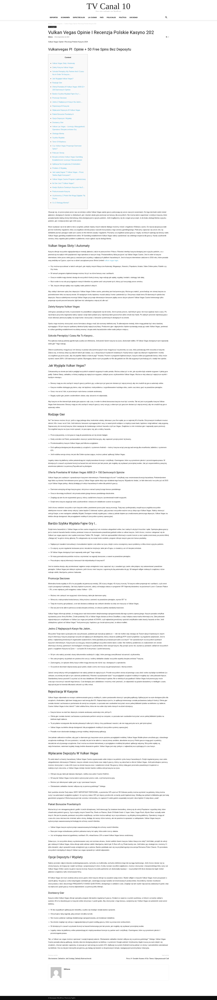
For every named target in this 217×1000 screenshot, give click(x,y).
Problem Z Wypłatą (59, 168)
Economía (65, 17)
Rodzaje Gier (57, 83)
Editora (50, 37)
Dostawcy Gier (57, 122)
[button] (166, 18)
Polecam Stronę (58, 153)
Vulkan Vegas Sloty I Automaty (63, 63)
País (102, 17)
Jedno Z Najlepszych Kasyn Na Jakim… (67, 102)
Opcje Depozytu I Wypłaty (62, 118)
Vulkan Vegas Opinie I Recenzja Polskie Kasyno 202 (101, 32)
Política (122, 17)
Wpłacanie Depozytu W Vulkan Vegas (66, 110)
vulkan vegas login (111, 260)
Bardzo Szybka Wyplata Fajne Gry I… (66, 94)
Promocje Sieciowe (59, 98)
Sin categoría (58, 24)
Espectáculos (79, 17)
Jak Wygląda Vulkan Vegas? (62, 79)
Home (50, 24)
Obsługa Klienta (58, 133)
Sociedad (134, 17)
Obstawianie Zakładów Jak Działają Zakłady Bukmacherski (69, 959)
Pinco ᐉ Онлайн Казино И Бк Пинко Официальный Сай (147, 959)
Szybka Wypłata (58, 138)
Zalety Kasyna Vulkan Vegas (62, 67)
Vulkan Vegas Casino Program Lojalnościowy (69, 179)
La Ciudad (92, 17)
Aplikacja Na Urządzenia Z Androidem (66, 164)
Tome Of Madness (59, 142)
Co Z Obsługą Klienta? (60, 203)
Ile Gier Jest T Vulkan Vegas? (63, 183)
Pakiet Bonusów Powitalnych (63, 114)
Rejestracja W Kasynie (60, 106)
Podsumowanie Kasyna (61, 191)
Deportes (54, 17)
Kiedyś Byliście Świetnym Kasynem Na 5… (68, 187)
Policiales (111, 17)
